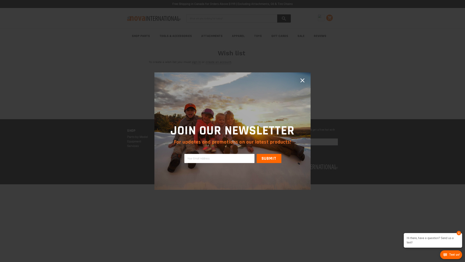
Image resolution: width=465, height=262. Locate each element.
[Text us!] (451, 255)
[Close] (302, 80)
